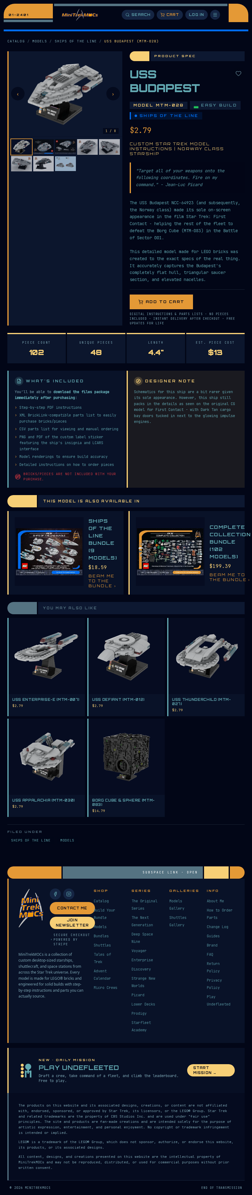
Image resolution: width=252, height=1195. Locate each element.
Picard (138, 995)
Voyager (139, 950)
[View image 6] (21, 164)
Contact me (72, 908)
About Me (215, 901)
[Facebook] (55, 894)
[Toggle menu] (215, 15)
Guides (213, 936)
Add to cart (165, 301)
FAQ (210, 954)
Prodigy (139, 1013)
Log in (196, 15)
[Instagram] (68, 894)
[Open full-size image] (65, 94)
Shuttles (102, 945)
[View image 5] (109, 147)
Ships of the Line (76, 41)
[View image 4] (87, 147)
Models (39, 41)
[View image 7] (43, 164)
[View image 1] (21, 147)
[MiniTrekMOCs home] (79, 15)
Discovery (141, 969)
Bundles (101, 936)
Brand (212, 945)
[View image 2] (43, 147)
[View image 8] (65, 164)
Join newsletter (72, 922)
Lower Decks (143, 1004)
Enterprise (142, 960)
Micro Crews (105, 987)
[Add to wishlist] (238, 73)
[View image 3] (65, 147)
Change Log (217, 926)
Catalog (16, 41)
